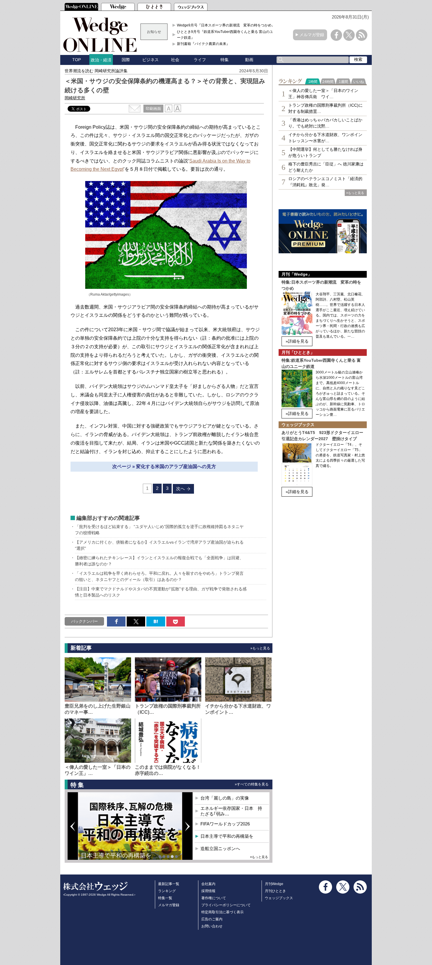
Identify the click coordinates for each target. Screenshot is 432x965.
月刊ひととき (275, 891)
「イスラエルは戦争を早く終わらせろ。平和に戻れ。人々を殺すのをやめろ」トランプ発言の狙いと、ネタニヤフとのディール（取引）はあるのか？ (159, 576)
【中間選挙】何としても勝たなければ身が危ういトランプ (325, 152)
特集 (224, 59)
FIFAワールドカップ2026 (225, 823)
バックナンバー (84, 621)
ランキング (167, 891)
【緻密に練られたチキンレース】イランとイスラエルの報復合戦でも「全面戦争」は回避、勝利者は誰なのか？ (159, 560)
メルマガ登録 (311, 34)
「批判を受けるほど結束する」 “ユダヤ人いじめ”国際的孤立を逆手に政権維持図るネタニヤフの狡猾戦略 (159, 529)
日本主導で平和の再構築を (116, 855)
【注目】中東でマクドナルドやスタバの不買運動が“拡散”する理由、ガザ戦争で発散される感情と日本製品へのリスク (161, 592)
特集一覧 (165, 898)
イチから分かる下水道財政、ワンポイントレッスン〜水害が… (325, 137)
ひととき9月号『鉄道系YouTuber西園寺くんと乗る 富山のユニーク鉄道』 (227, 35)
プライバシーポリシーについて (226, 905)
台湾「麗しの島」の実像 (224, 797)
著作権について (213, 898)
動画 (249, 59)
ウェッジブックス (279, 898)
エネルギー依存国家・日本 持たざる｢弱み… (231, 811)
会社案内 (208, 884)
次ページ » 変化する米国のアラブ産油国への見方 (164, 466)
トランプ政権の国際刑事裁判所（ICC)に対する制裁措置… (325, 108)
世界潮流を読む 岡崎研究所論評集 (96, 70)
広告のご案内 (211, 919)
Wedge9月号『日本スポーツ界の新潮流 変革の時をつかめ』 (226, 25)
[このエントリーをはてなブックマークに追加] (156, 621)
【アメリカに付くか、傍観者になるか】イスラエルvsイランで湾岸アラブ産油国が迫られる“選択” (159, 545)
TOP (76, 59)
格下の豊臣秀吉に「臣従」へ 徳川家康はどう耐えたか (326, 167)
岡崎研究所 (75, 98)
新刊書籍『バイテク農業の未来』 (203, 44)
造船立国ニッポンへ (220, 848)
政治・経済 (101, 60)
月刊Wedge (274, 884)
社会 (175, 59)
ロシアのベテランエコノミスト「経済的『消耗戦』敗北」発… (325, 181)
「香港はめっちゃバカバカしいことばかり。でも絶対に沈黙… (325, 123)
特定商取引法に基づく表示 (222, 912)
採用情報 (208, 891)
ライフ (200, 59)
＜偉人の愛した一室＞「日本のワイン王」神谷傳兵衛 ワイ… (323, 93)
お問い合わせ (211, 926)
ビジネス (150, 59)
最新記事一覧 (168, 884)
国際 (126, 59)
